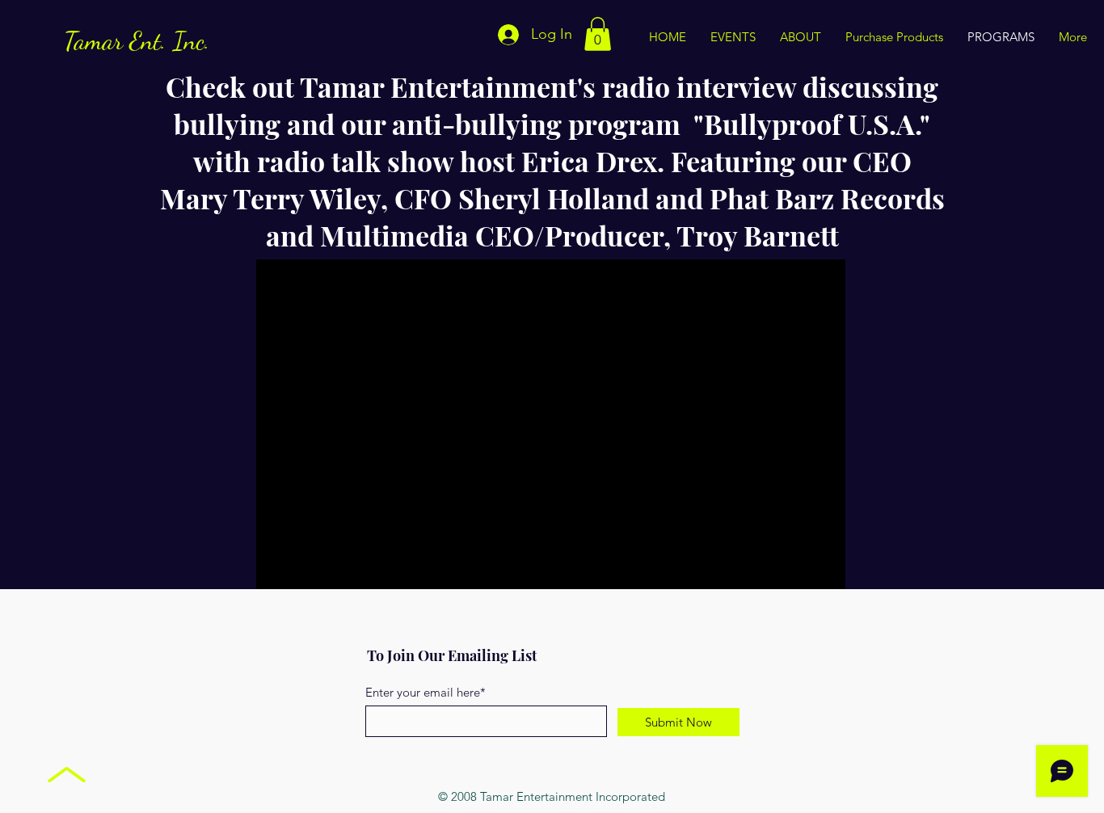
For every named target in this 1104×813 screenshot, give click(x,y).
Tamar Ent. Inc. (137, 40)
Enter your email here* (425, 692)
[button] (598, 34)
